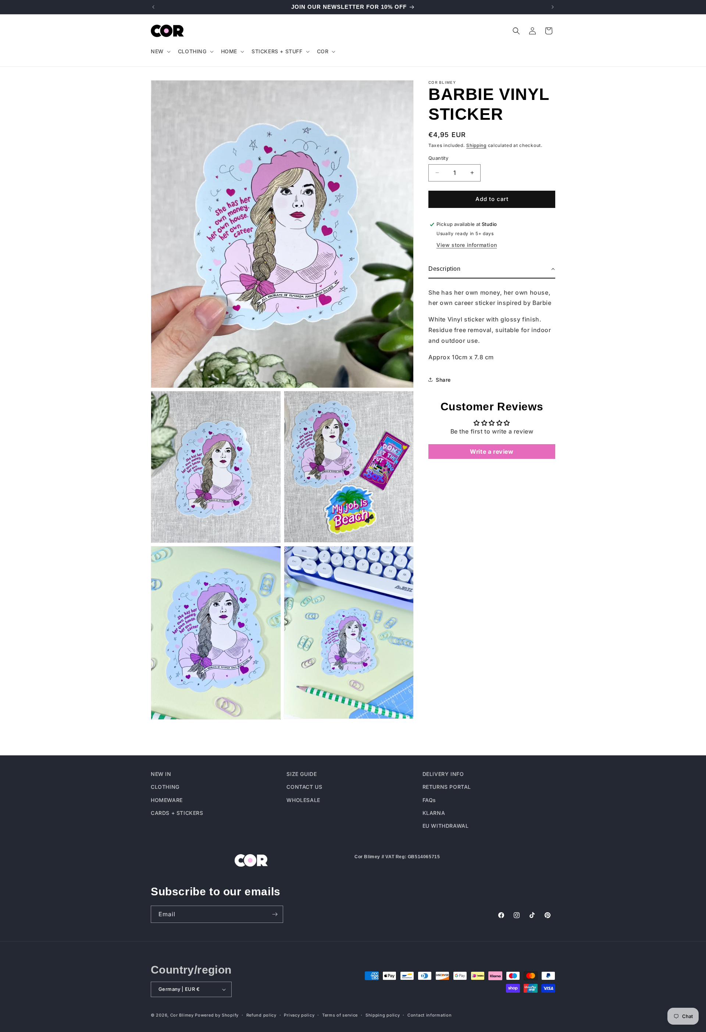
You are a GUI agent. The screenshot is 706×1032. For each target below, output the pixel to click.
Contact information (429, 1014)
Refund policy (261, 1014)
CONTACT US (304, 787)
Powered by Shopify (217, 1015)
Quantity (438, 158)
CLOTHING (165, 787)
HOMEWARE (167, 800)
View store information (466, 245)
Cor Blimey (182, 1015)
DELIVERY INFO (443, 774)
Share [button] (443, 380)
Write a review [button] (491, 451)
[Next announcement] (553, 7)
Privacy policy (299, 1014)
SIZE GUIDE (301, 774)
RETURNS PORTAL (446, 787)
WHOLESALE (303, 800)
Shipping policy (383, 1014)
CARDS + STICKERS (177, 812)
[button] (160, 51)
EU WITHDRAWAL (445, 825)
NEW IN (161, 774)
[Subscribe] (275, 914)
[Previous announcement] (153, 7)
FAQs (429, 800)
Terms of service (340, 1014)
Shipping (476, 145)
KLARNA (433, 812)
